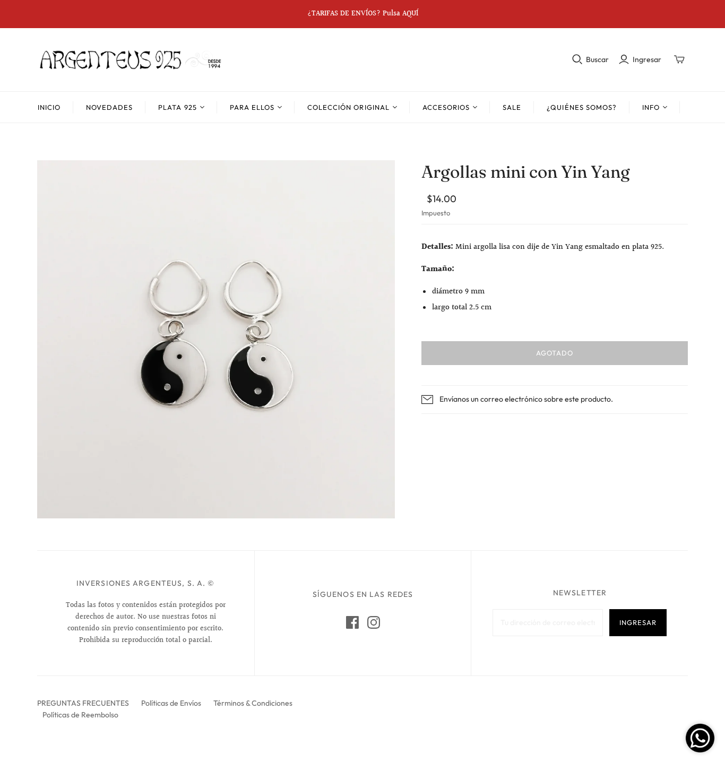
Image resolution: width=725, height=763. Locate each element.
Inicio (49, 107)
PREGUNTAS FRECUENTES (83, 703)
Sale (512, 107)
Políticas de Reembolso (80, 714)
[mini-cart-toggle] (679, 59)
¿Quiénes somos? (582, 107)
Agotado (554, 353)
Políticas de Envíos (171, 703)
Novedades (109, 107)
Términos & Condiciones (252, 703)
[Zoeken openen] (577, 59)
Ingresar (647, 59)
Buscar (597, 59)
